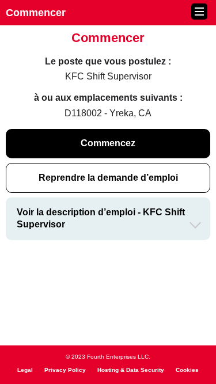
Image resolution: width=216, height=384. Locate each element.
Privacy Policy (65, 370)
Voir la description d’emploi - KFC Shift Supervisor (101, 218)
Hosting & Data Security (130, 370)
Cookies (187, 370)
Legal (25, 370)
